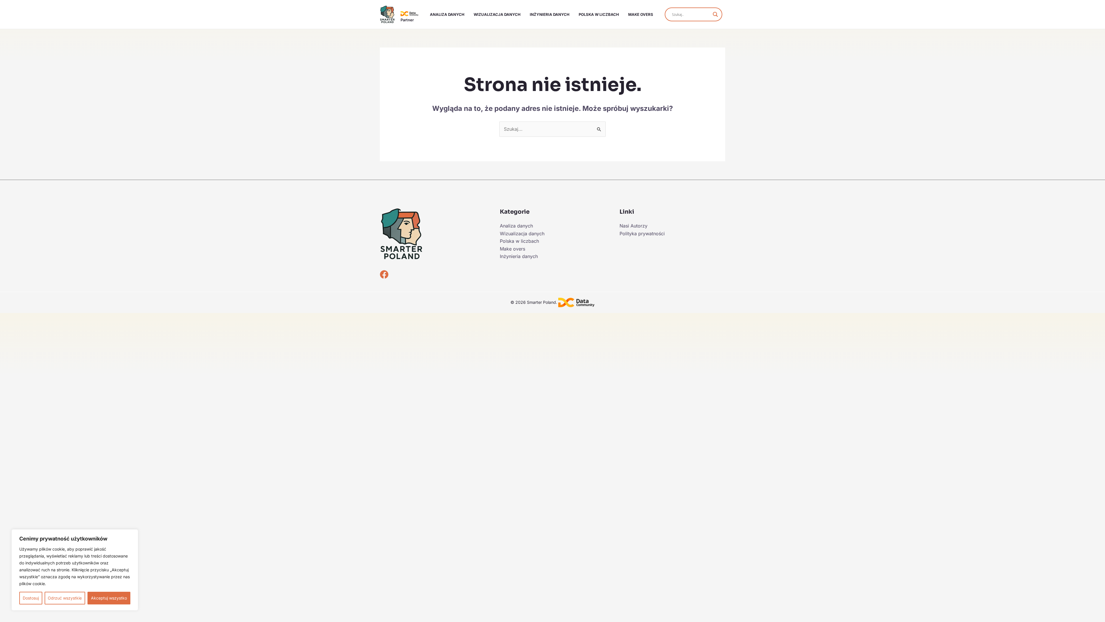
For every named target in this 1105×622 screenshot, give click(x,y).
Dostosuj (31, 598)
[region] (75, 569)
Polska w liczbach (599, 14)
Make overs (640, 14)
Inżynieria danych (549, 14)
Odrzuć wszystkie (65, 598)
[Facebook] (384, 274)
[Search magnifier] (715, 14)
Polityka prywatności (642, 233)
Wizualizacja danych (497, 14)
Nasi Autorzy (633, 226)
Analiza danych (447, 14)
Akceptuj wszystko (109, 598)
